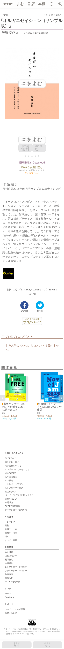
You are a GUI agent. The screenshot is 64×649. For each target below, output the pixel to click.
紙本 (7, 536)
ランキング (10, 522)
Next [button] (61, 398)
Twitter (8, 593)
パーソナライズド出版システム (19, 495)
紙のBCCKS (10, 473)
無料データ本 (11, 533)
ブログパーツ (32, 321)
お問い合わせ (11, 613)
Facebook (9, 597)
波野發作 (8, 32)
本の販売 (9, 480)
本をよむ (32, 139)
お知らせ (9, 578)
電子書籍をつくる (13, 466)
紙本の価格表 (11, 477)
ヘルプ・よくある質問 (15, 609)
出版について (11, 556)
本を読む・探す (12, 462)
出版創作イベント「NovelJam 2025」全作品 (49, 407)
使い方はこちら (32, 173)
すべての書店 (11, 540)
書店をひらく (11, 491)
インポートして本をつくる (17, 469)
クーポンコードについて (16, 510)
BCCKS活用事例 (12, 506)
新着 (7, 525)
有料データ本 (11, 529)
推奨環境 (9, 502)
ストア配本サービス (14, 488)
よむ (20, 4)
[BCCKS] (8, 4)
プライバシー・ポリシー (16, 570)
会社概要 (9, 552)
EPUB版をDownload (32, 162)
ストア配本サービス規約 (16, 567)
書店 (31, 4)
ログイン (60, 4)
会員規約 (9, 563)
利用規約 (9, 559)
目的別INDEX (11, 499)
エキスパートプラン (14, 484)
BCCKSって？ (11, 458)
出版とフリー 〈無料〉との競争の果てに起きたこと (13, 407)
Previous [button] (2, 398)
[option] (15, 396)
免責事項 (9, 574)
